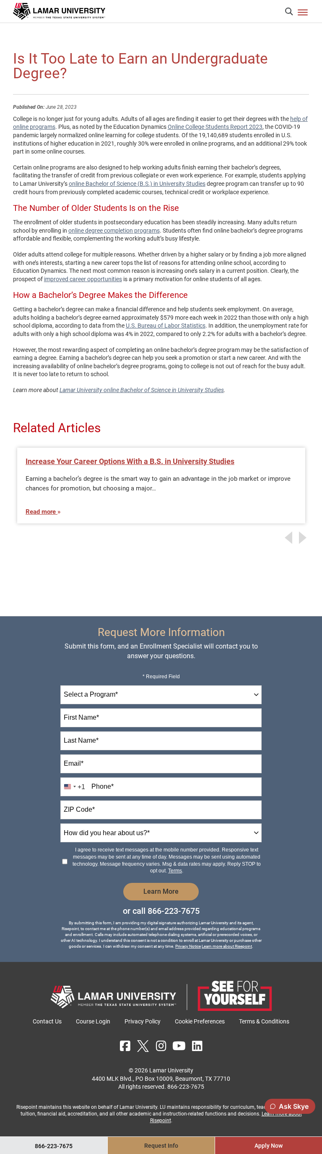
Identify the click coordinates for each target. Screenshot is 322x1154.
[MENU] (303, 12)
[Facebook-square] (125, 1046)
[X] (143, 1046)
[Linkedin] (197, 1046)
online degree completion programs (114, 230)
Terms (175, 871)
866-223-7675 (174, 911)
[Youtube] (179, 1046)
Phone (102, 786)
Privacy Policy (143, 1021)
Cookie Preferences (200, 1021)
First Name (81, 717)
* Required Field (161, 677)
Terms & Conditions (264, 1021)
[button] (289, 11)
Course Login (93, 1021)
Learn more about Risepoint (227, 946)
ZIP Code (79, 809)
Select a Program (91, 694)
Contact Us (47, 1021)
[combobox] (161, 694)
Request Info (161, 1145)
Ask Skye (294, 1106)
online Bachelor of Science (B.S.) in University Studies (137, 183)
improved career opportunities (83, 279)
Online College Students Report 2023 (215, 126)
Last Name (81, 740)
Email (73, 763)
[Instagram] (161, 1046)
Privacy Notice (188, 946)
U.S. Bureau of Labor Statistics (165, 325)
